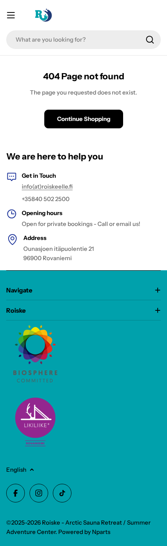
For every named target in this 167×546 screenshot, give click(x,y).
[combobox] (83, 39)
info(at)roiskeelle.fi (47, 186)
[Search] (150, 39)
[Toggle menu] (11, 15)
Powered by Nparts (84, 532)
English (16, 469)
